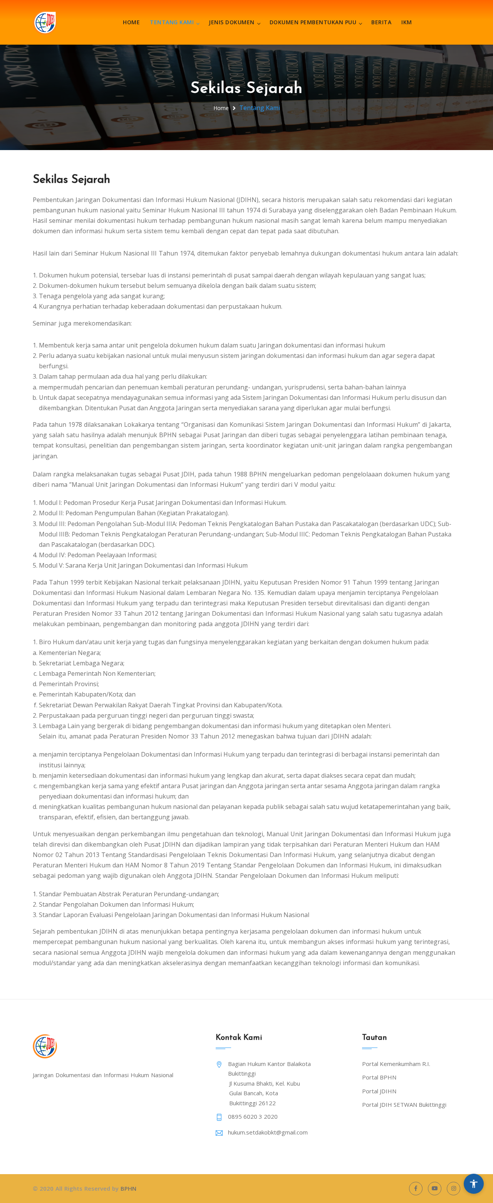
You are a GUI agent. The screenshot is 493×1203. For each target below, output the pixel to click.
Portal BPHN (379, 1077)
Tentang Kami (172, 22)
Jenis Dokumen (232, 22)
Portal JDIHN (379, 1091)
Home (131, 22)
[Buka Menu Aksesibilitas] (474, 1184)
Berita (381, 22)
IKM (406, 22)
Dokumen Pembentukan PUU (313, 22)
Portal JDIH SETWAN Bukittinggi (404, 1104)
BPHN (128, 1188)
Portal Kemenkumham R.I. (396, 1064)
